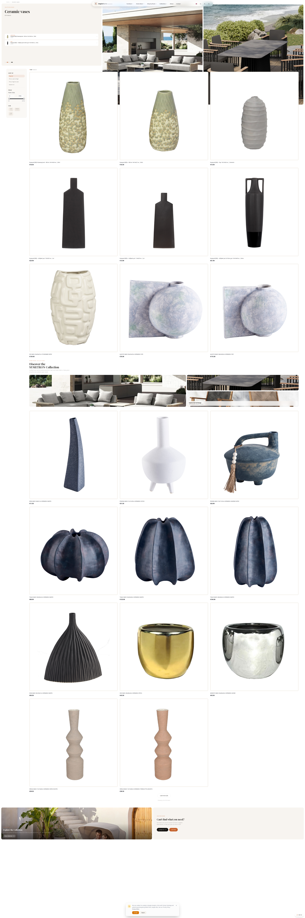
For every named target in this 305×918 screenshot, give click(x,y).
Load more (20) (164, 795)
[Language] (196, 3)
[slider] (9, 99)
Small (11, 109)
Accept (135, 912)
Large (10, 113)
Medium (17, 109)
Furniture (129, 4)
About (171, 4)
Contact (178, 4)
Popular (11, 76)
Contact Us (161, 829)
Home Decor (139, 4)
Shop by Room (151, 4)
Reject (143, 912)
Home (7, 2)
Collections (163, 4)
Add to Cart (75, 156)
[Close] (176, 905)
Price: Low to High (14, 79)
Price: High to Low (14, 82)
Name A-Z (11, 84)
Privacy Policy (135, 909)
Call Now (173, 829)
